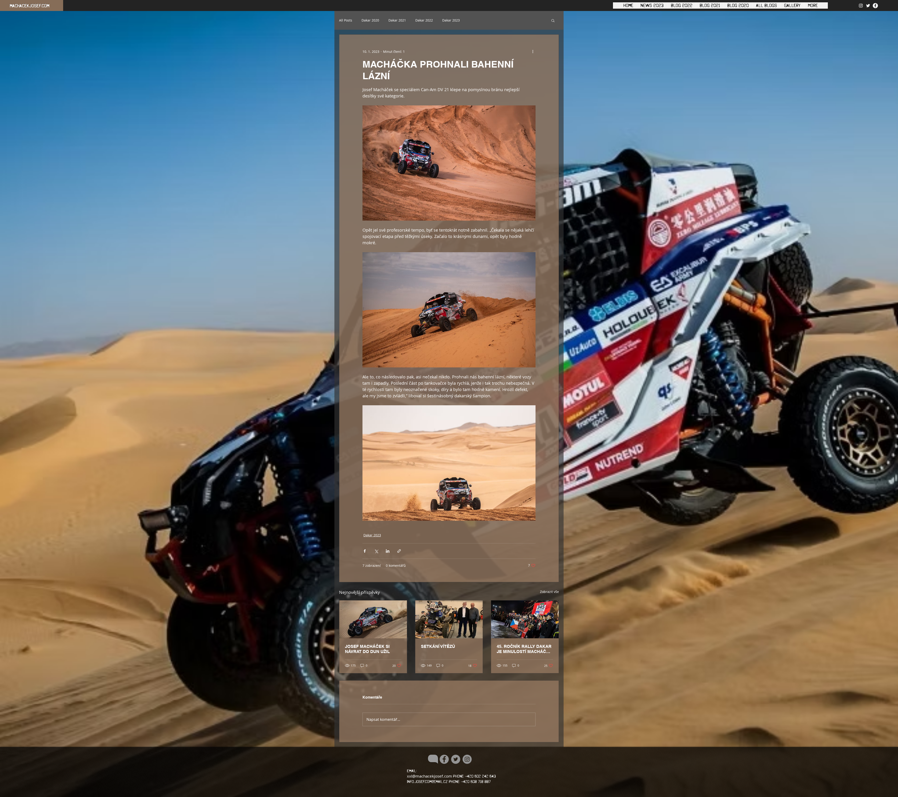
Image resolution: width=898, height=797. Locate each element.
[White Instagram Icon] (860, 5)
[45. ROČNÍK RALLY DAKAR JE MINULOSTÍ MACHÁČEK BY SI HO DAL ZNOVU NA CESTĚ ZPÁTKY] (525, 619)
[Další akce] (533, 51)
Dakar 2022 (424, 20)
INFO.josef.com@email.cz (427, 781)
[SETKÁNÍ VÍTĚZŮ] (449, 619)
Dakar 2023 (451, 20)
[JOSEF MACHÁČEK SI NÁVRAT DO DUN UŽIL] (373, 619)
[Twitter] (455, 759)
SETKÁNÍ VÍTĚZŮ (438, 646)
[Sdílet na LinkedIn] (387, 551)
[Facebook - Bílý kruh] (875, 5)
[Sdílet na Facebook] (364, 551)
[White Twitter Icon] (868, 5)
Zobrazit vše (549, 591)
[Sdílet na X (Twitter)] (376, 551)
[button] (553, 20)
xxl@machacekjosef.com (429, 776)
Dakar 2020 (370, 20)
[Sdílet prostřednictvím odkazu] (399, 551)
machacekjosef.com (29, 5)
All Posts (345, 20)
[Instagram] (467, 759)
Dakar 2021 (397, 20)
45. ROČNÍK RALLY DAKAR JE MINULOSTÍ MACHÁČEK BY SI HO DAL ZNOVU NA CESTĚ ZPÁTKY (524, 649)
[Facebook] (444, 759)
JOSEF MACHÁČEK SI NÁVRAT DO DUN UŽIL (367, 649)
